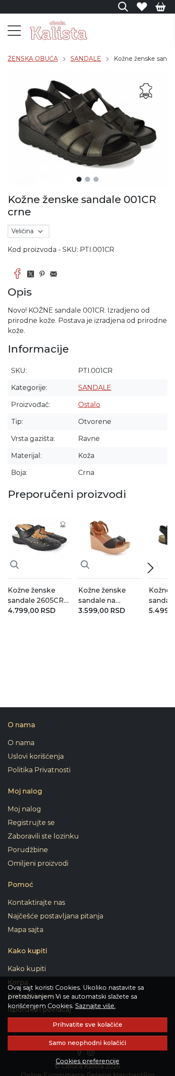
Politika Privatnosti (39, 770)
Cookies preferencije (87, 1061)
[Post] (33, 274)
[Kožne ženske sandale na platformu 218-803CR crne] (110, 539)
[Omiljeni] (141, 7)
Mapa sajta (25, 930)
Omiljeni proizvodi (38, 863)
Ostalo (89, 405)
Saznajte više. (95, 1006)
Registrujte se (31, 823)
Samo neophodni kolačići (87, 1043)
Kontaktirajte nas (36, 902)
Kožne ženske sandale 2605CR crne (36, 596)
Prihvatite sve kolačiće (87, 1024)
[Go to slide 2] (87, 179)
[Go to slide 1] (79, 179)
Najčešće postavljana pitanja (55, 916)
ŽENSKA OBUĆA (33, 58)
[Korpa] (160, 7)
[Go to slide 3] (96, 179)
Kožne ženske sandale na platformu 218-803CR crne (103, 596)
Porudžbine (28, 850)
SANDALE (86, 58)
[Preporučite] (56, 274)
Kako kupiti (27, 969)
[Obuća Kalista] (58, 31)
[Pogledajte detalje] (14, 564)
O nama (21, 743)
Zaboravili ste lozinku (43, 836)
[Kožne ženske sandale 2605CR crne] (39, 539)
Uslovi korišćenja (36, 756)
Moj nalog (24, 809)
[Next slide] (150, 568)
